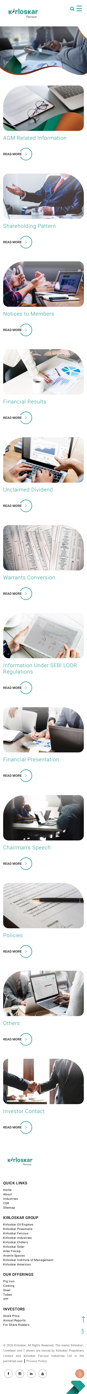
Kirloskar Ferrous (16, 1233)
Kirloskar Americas (17, 1264)
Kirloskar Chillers (15, 1242)
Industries (10, 1199)
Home (7, 1190)
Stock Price (11, 1316)
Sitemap (9, 1207)
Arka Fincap (12, 1251)
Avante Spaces (14, 1255)
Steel (6, 1290)
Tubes (7, 1294)
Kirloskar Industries (17, 1238)
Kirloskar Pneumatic (18, 1229)
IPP (5, 1299)
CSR (6, 1203)
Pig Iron (9, 1281)
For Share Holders (16, 1325)
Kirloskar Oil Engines (18, 1224)
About (7, 1194)
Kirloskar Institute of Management (28, 1260)
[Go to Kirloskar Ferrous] (23, 13)
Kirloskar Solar (14, 1247)
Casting (9, 1286)
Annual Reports (14, 1320)
